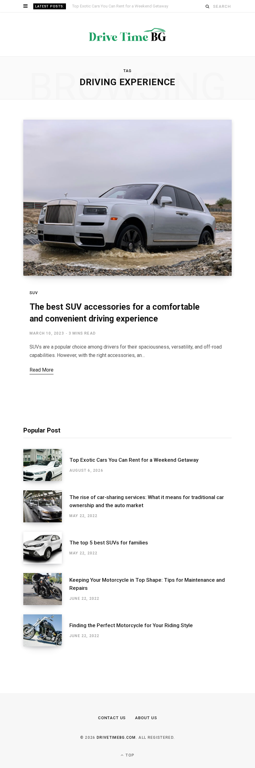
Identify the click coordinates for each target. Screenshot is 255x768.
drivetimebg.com (116, 750)
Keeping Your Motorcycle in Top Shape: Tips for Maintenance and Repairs (147, 596)
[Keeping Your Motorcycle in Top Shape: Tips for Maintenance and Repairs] (46, 601)
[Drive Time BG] (127, 47)
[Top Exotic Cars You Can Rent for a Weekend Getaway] (46, 477)
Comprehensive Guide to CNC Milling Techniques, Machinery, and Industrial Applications (143, 6)
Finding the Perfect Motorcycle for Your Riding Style (131, 638)
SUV (34, 305)
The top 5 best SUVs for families (108, 555)
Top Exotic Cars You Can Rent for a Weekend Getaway (133, 472)
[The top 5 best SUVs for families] (46, 560)
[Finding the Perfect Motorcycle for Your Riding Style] (46, 643)
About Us (146, 730)
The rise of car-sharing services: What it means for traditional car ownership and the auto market (146, 514)
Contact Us (112, 730)
